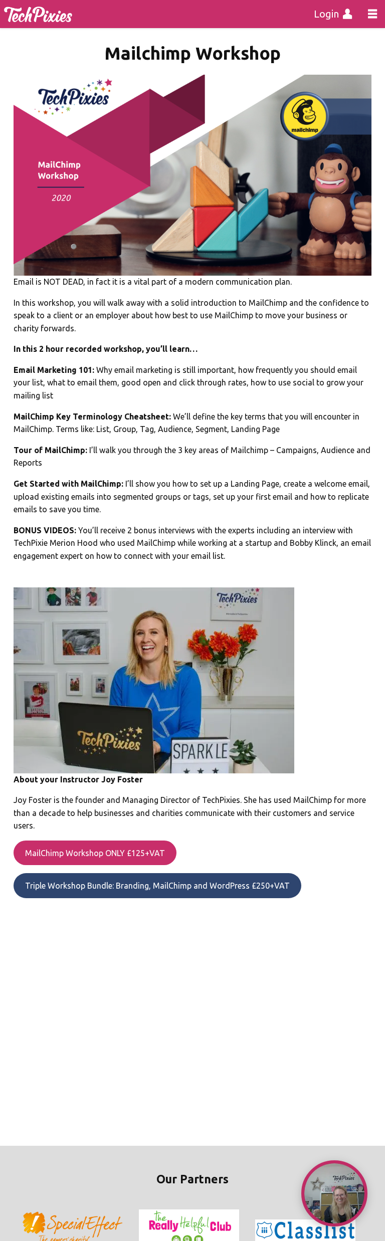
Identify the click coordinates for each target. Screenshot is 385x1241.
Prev (30, 1230)
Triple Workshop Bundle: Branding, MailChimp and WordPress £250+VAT (157, 885)
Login (326, 14)
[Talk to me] (334, 1193)
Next (355, 1230)
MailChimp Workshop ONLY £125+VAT (95, 853)
